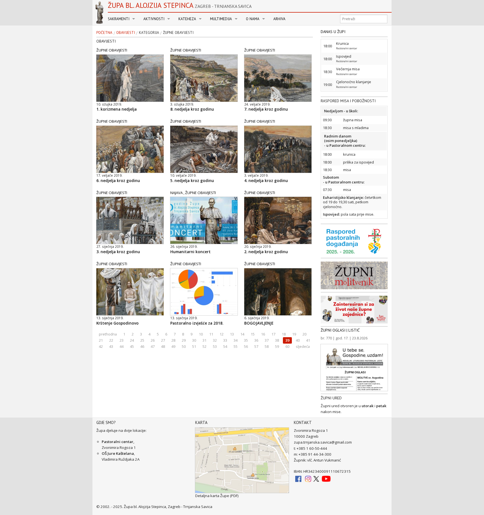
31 (204, 340)
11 (211, 334)
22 (111, 340)
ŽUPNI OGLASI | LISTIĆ (340, 330)
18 (284, 334)
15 (253, 334)
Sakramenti (118, 19)
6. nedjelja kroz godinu (118, 180)
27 (163, 340)
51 (194, 346)
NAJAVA (176, 192)
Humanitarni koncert (190, 251)
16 (263, 334)
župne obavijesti (178, 33)
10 (201, 334)
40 (298, 340)
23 (122, 340)
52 (204, 346)
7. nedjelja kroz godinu (266, 109)
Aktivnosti (153, 19)
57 (256, 346)
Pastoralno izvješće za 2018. (196, 323)
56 (246, 346)
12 (222, 334)
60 (287, 346)
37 (267, 340)
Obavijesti (125, 33)
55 (236, 346)
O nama (252, 19)
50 (184, 346)
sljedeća (303, 346)
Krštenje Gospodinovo (117, 323)
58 (267, 346)
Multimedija (221, 19)
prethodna (108, 334)
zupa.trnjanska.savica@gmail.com (323, 442)
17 (273, 334)
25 (142, 340)
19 (294, 334)
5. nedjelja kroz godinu (192, 180)
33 (225, 340)
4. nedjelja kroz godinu (266, 180)
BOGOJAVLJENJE (258, 323)
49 (173, 346)
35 (246, 340)
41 (308, 340)
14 (242, 334)
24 (132, 340)
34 (236, 340)
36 (256, 340)
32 (215, 340)
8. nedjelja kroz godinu (192, 109)
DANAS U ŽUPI (333, 31)
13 (232, 334)
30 (194, 340)
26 (153, 340)
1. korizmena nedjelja (116, 109)
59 (277, 346)
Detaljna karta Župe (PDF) (217, 495)
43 (111, 346)
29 (184, 340)
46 (142, 346)
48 (163, 346)
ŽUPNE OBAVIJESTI (111, 50)
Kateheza (187, 19)
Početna (104, 33)
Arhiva (279, 19)
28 (173, 340)
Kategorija (149, 33)
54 (225, 346)
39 (287, 340)
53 (215, 346)
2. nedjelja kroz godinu (266, 251)
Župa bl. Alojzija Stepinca (180, 5)
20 (304, 334)
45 (132, 346)
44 (122, 346)
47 (153, 346)
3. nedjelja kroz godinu (118, 251)
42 (101, 346)
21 (101, 340)
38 (277, 340)
